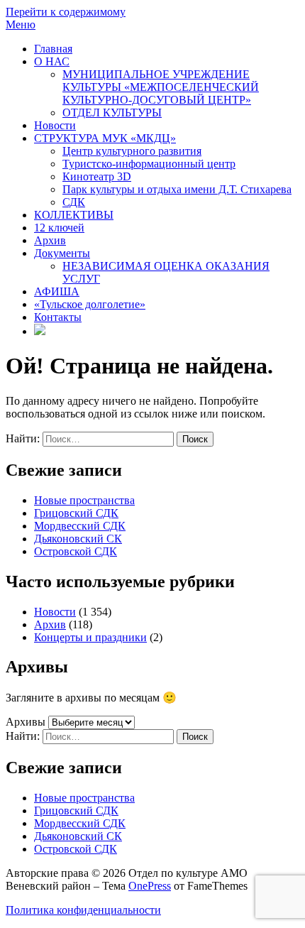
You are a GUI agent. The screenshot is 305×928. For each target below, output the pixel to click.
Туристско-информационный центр (148, 164)
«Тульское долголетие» (89, 304)
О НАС (52, 61)
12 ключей (59, 228)
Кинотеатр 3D (96, 176)
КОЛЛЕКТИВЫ (73, 215)
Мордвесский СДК (80, 526)
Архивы (25, 722)
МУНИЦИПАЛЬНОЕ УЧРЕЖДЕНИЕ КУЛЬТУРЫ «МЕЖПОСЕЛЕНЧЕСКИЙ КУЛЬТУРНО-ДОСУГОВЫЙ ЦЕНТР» (160, 87)
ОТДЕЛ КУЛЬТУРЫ (112, 113)
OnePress (149, 886)
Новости (55, 125)
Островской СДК (75, 551)
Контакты (58, 317)
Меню (20, 24)
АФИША (56, 291)
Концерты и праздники (90, 637)
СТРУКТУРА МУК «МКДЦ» (105, 138)
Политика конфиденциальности (83, 910)
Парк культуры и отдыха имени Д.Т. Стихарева (177, 189)
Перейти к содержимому (66, 12)
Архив (50, 240)
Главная (53, 49)
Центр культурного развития (131, 151)
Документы (62, 253)
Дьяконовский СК (78, 539)
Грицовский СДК (76, 513)
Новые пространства (84, 500)
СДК (73, 202)
